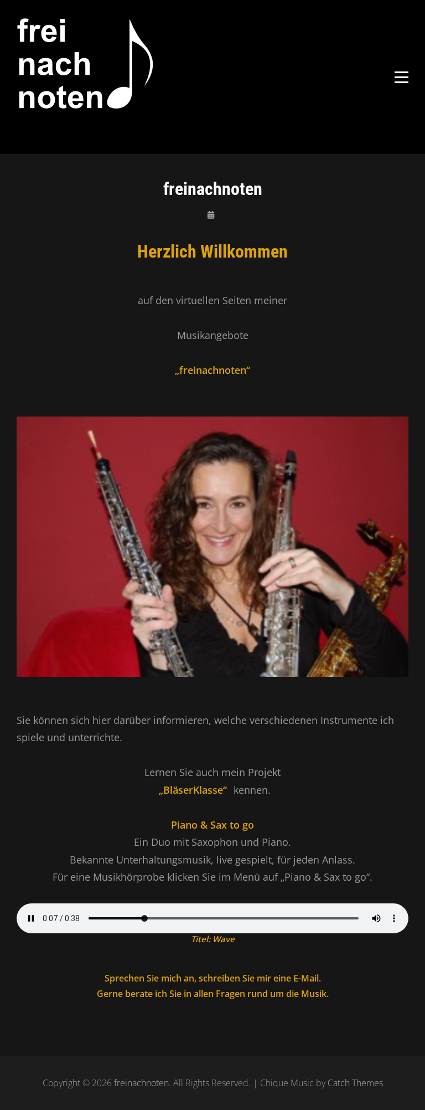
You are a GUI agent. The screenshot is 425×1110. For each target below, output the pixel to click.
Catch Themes (355, 1083)
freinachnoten (141, 1083)
